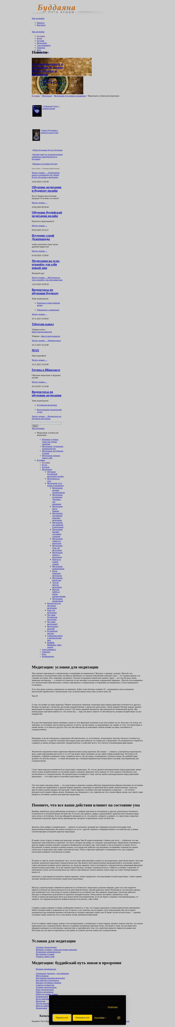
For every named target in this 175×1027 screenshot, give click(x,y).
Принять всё (62, 1018)
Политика (112, 1007)
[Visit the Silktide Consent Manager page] (119, 1018)
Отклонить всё (82, 1018)
